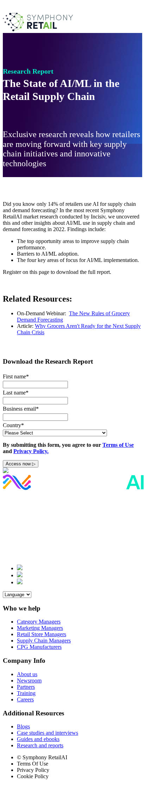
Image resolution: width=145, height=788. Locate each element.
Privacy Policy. (31, 451)
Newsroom (29, 680)
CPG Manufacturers (39, 647)
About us (27, 674)
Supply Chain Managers (44, 641)
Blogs (23, 726)
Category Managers (39, 622)
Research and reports (40, 745)
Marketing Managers (40, 628)
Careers (25, 699)
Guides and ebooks (38, 739)
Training (26, 693)
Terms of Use (118, 445)
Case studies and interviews (47, 733)
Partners (26, 687)
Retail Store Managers (41, 634)
